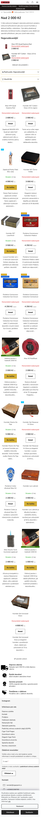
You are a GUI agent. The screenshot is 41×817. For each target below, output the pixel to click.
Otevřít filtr (8, 79)
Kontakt (4, 714)
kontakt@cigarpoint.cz (14, 785)
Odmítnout (10, 812)
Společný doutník (8, 743)
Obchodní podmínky (8, 726)
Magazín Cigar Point (9, 737)
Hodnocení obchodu (8, 720)
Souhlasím (29, 812)
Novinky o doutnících (9, 746)
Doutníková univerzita (9, 740)
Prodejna (5, 717)
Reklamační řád (7, 723)
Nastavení (19, 806)
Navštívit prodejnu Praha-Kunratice (28, 6)
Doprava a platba (7, 711)
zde (9, 801)
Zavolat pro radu (20, 8)
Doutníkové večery (8, 734)
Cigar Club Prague (8, 731)
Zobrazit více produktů (19, 65)
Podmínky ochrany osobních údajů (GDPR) (16, 729)
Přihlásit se (8, 773)
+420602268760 (13, 789)
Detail (10, 124)
